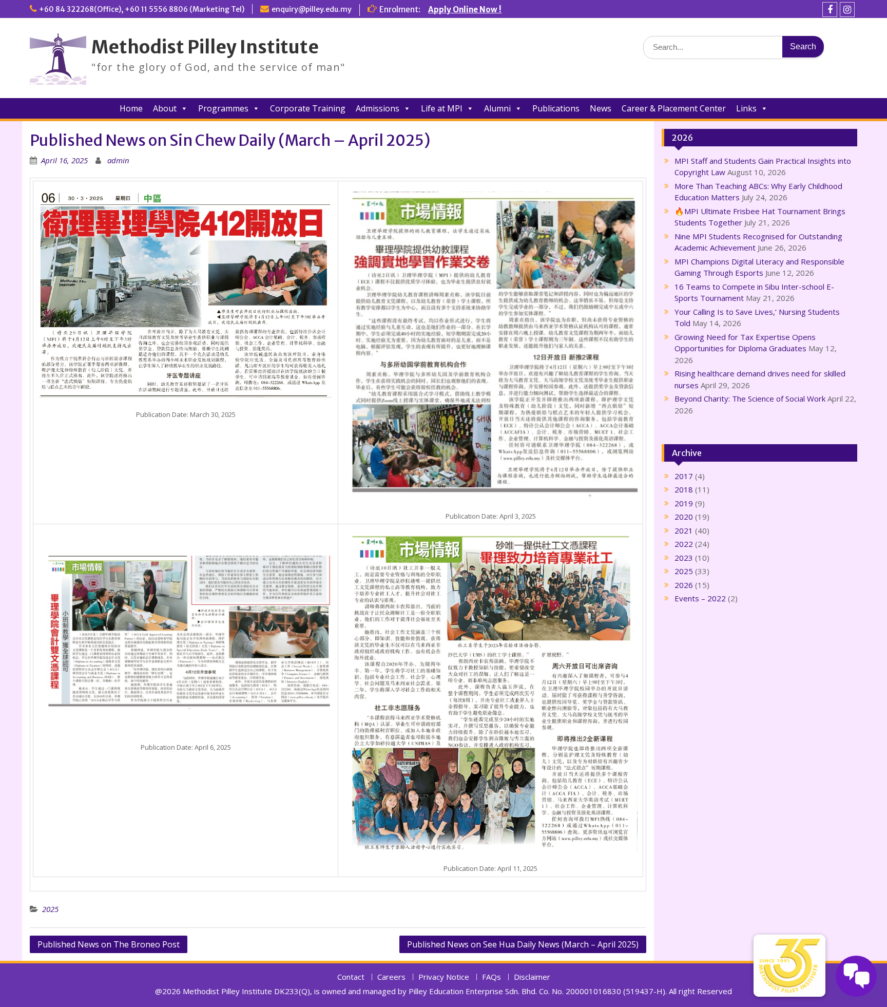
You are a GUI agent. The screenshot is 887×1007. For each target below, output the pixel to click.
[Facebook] (829, 9)
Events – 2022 (700, 598)
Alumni (497, 108)
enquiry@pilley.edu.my (312, 9)
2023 (683, 558)
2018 (683, 489)
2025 (50, 909)
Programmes (223, 108)
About (165, 108)
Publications (556, 108)
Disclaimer (532, 977)
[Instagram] (847, 9)
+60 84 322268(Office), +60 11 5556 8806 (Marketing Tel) (141, 9)
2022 (683, 544)
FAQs (491, 977)
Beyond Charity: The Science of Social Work (749, 398)
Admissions (377, 108)
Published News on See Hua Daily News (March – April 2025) (523, 944)
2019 (683, 503)
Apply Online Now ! (465, 9)
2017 (683, 476)
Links (746, 108)
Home (131, 108)
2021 (683, 530)
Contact (350, 977)
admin (118, 160)
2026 (683, 585)
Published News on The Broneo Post (108, 944)
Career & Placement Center (674, 108)
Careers (391, 977)
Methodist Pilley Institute (205, 47)
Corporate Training (307, 108)
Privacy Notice (443, 977)
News (600, 108)
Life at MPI (441, 108)
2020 (683, 516)
